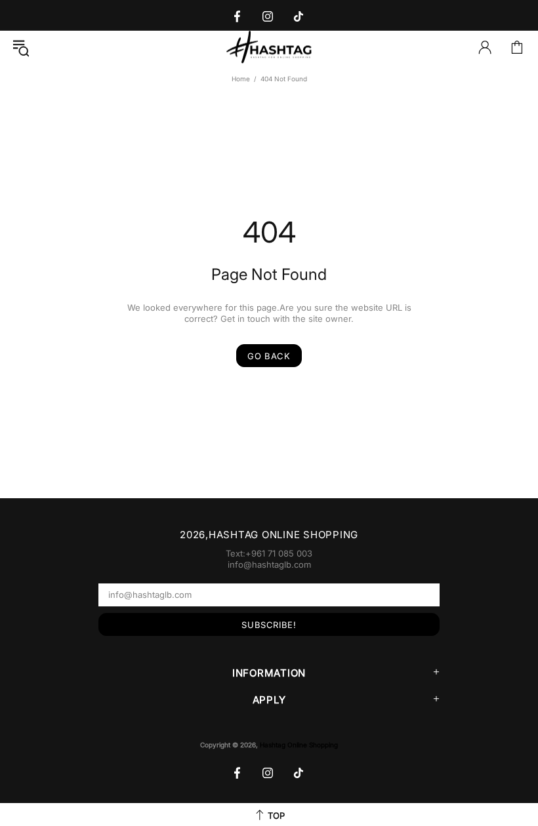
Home (241, 79)
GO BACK (269, 356)
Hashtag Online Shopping (269, 47)
